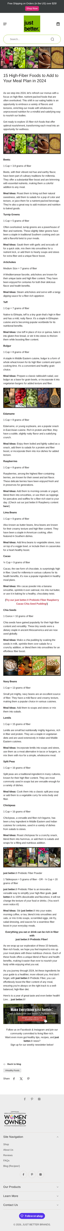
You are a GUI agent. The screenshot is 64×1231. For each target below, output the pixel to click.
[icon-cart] (57, 24)
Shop (6, 1144)
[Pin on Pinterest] (28, 1078)
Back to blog (14, 1064)
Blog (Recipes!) (11, 1166)
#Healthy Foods (12, 1070)
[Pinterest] (32, 1099)
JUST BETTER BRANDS (36, 1224)
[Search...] (52, 39)
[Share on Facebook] (14, 1078)
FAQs (6, 1160)
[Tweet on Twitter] (21, 1078)
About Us (8, 1149)
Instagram (39, 1029)
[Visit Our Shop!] (32, 857)
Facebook (25, 1029)
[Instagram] (39, 1099)
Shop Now (32, 8)
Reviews (8, 1155)
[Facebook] (24, 1099)
